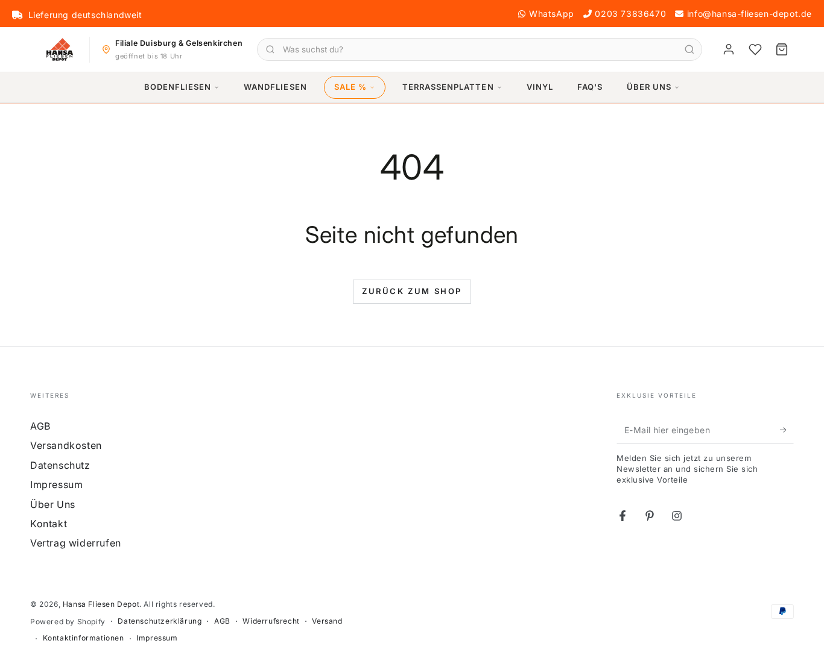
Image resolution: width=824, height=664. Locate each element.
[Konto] (729, 49)
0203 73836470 (630, 13)
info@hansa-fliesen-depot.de (749, 13)
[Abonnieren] (787, 429)
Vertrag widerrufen (75, 543)
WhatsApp (551, 13)
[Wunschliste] (755, 49)
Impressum (56, 484)
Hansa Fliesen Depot (101, 604)
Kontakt (48, 524)
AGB (40, 426)
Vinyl (540, 87)
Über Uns (649, 87)
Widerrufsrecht (270, 620)
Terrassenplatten (448, 87)
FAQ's (590, 87)
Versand (327, 620)
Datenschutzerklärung (159, 620)
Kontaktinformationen (83, 637)
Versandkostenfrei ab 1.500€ (90, 15)
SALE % (350, 87)
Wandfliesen (275, 87)
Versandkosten (66, 445)
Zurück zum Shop (412, 291)
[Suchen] (689, 49)
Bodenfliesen (177, 87)
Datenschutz (60, 465)
